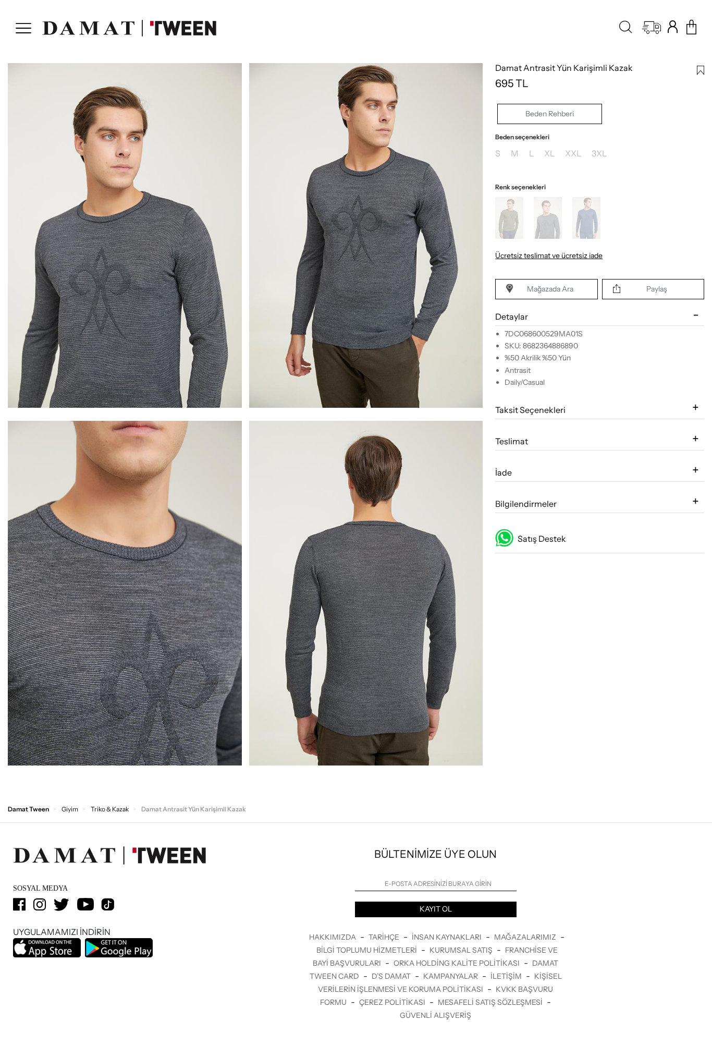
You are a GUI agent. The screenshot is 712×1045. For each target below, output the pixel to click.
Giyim (70, 809)
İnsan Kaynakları (447, 937)
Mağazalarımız (526, 937)
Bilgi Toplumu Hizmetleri (367, 950)
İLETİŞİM (506, 976)
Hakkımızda (333, 937)
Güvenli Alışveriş (435, 1015)
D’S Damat (392, 976)
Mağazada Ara (550, 289)
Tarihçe (385, 937)
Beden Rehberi (549, 113)
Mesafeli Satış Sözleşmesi (491, 1002)
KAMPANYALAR (451, 976)
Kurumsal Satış (461, 950)
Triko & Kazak (110, 809)
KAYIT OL (436, 909)
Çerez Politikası (393, 1002)
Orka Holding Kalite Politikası (457, 963)
